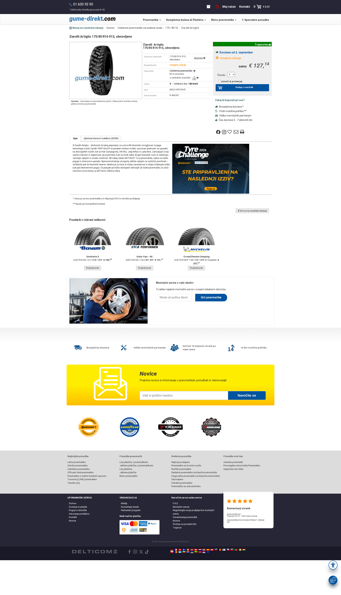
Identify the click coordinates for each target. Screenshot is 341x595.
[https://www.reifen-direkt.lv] (200, 552)
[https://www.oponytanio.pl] (171, 552)
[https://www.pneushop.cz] (227, 550)
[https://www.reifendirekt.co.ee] (192, 552)
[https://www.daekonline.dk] (195, 550)
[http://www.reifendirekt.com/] (208, 552)
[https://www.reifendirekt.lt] (195, 552)
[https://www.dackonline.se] (184, 550)
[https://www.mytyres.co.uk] (203, 550)
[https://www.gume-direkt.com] (216, 550)
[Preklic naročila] (217, 6)
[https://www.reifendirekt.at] (211, 550)
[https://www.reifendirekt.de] (171, 550)
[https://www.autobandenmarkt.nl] (200, 550)
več (228, 522)
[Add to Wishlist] (230, 132)
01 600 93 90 (83, 4)
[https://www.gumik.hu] (243, 550)
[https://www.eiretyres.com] (240, 550)
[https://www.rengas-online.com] (224, 550)
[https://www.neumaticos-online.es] (208, 550)
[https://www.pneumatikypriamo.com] (232, 550)
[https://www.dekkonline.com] (192, 550)
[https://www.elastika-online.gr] (179, 552)
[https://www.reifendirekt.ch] (179, 550)
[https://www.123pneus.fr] (176, 550)
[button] (333, 565)
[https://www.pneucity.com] (235, 550)
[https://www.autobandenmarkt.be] (219, 550)
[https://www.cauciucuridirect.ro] (176, 552)
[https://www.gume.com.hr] (187, 552)
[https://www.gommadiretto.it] (187, 550)
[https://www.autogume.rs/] (203, 552)
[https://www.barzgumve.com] (184, 552)
